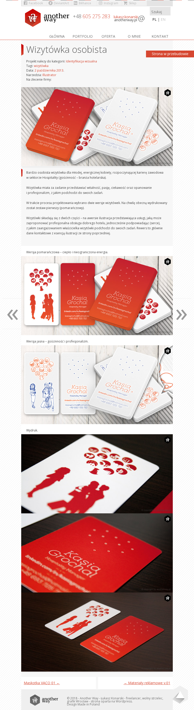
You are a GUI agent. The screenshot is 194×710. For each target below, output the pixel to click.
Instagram (111, 3)
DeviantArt (61, 3)
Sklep (132, 3)
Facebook (36, 3)
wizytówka (41, 66)
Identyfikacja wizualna (81, 61)
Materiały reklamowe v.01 (147, 682)
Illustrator (49, 75)
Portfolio (82, 36)
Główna (57, 36)
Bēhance (85, 3)
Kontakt (160, 36)
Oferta (108, 36)
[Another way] (47, 18)
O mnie (134, 36)
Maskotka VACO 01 (42, 682)
